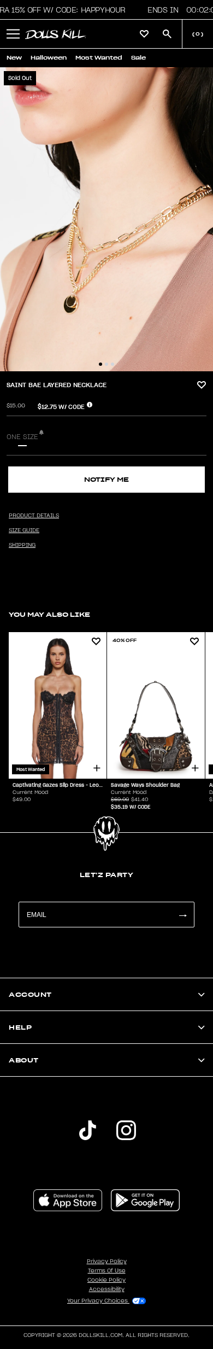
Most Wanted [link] (98, 57)
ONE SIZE (22, 437)
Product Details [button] (34, 515)
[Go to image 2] (106, 364)
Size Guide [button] (24, 530)
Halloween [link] (49, 57)
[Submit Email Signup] (182, 914)
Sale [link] (138, 57)
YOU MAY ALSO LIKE (49, 614)
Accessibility (107, 1289)
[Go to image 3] (112, 364)
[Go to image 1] (100, 364)
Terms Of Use (107, 1271)
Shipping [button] (22, 545)
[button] (13, 33)
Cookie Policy (106, 1280)
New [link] (14, 57)
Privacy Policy (107, 1261)
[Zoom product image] (106, 219)
